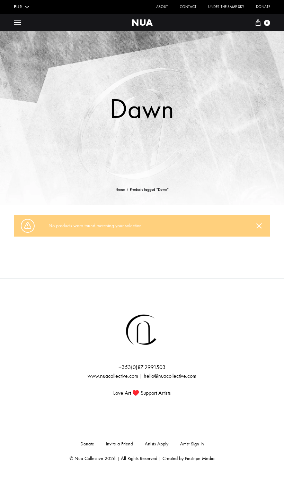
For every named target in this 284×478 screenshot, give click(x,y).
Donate (263, 7)
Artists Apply (156, 444)
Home (120, 189)
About (162, 7)
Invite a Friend (119, 444)
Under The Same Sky (226, 7)
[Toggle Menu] (17, 23)
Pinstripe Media (199, 458)
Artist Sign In (192, 444)
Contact (188, 7)
